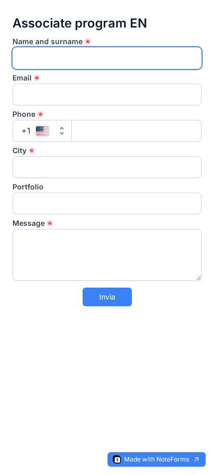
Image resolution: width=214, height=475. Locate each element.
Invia (107, 296)
